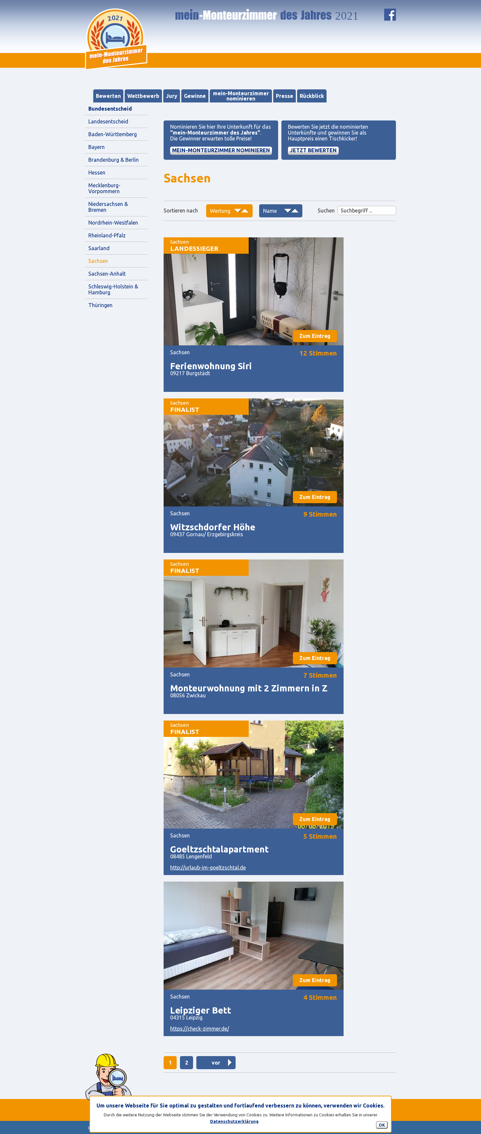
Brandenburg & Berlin (113, 160)
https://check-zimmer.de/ (199, 1029)
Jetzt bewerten (313, 150)
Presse (284, 96)
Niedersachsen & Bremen (108, 207)
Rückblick (312, 96)
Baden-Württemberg (112, 134)
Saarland (99, 248)
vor (216, 1063)
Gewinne (195, 96)
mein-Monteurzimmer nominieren (241, 95)
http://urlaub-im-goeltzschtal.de (208, 867)
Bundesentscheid (110, 109)
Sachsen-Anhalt (107, 274)
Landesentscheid (108, 121)
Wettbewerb (143, 96)
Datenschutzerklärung (234, 1121)
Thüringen (100, 305)
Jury (171, 96)
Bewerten (108, 96)
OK (382, 1125)
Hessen (96, 172)
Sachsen (98, 261)
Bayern (96, 147)
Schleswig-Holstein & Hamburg (113, 289)
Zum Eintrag (314, 336)
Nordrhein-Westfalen (113, 223)
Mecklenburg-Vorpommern (104, 188)
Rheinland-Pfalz (107, 235)
